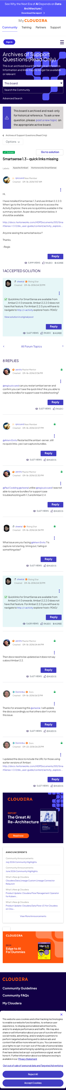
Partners (41, 27)
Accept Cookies (33, 1083)
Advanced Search (12, 98)
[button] (60, 188)
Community (9, 27)
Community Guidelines (20, 988)
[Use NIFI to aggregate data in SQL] (3, 346)
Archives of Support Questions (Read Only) (26, 135)
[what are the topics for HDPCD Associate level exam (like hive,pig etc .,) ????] (62, 346)
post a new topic (47, 120)
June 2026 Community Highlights (22, 871)
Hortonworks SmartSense (43, 167)
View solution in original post (19, 317)
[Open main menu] (62, 42)
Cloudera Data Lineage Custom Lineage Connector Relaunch (30, 882)
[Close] (61, 1014)
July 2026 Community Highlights (21, 862)
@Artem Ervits (10, 440)
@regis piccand (11, 385)
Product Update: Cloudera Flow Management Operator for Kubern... (32, 895)
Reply (55, 256)
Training (26, 27)
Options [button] (11, 141)
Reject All (33, 1074)
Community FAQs (16, 995)
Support (55, 27)
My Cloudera (12, 1003)
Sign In (9, 42)
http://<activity (25, 310)
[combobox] (33, 90)
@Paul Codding (11, 487)
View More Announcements (33, 916)
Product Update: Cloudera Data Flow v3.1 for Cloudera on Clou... (32, 907)
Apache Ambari (20, 167)
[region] (33, 1049)
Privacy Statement (27, 1059)
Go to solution (50, 152)
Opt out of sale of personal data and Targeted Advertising (33, 1065)
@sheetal (24, 487)
